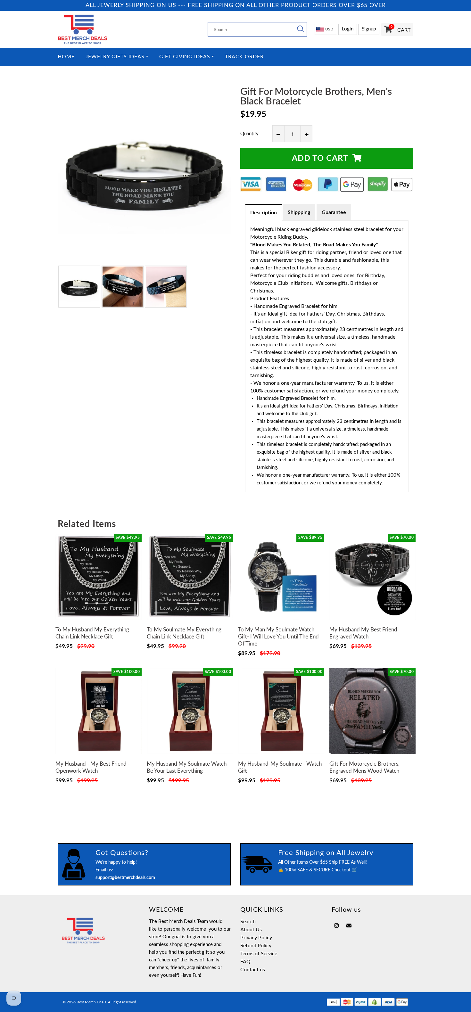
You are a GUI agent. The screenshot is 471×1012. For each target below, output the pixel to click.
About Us (251, 929)
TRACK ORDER (244, 57)
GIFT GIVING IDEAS (184, 57)
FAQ (245, 961)
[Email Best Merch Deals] (349, 926)
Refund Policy (255, 945)
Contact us (252, 969)
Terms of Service (258, 953)
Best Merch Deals (91, 1002)
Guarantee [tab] (334, 212)
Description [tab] (263, 212)
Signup (369, 29)
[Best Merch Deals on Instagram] (336, 926)
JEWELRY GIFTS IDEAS (115, 57)
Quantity (249, 133)
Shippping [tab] (299, 212)
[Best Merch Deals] (98, 29)
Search (248, 921)
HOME (66, 57)
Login (347, 29)
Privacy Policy (256, 937)
